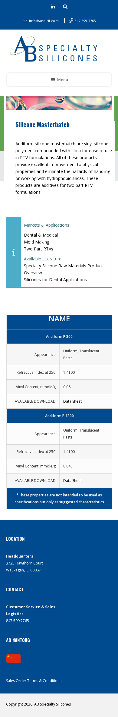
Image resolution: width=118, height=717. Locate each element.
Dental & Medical (41, 235)
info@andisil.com (44, 20)
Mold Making (36, 242)
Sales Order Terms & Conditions (33, 680)
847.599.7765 (85, 20)
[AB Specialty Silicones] (54, 49)
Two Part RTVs (38, 249)
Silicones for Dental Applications (55, 279)
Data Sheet (72, 401)
